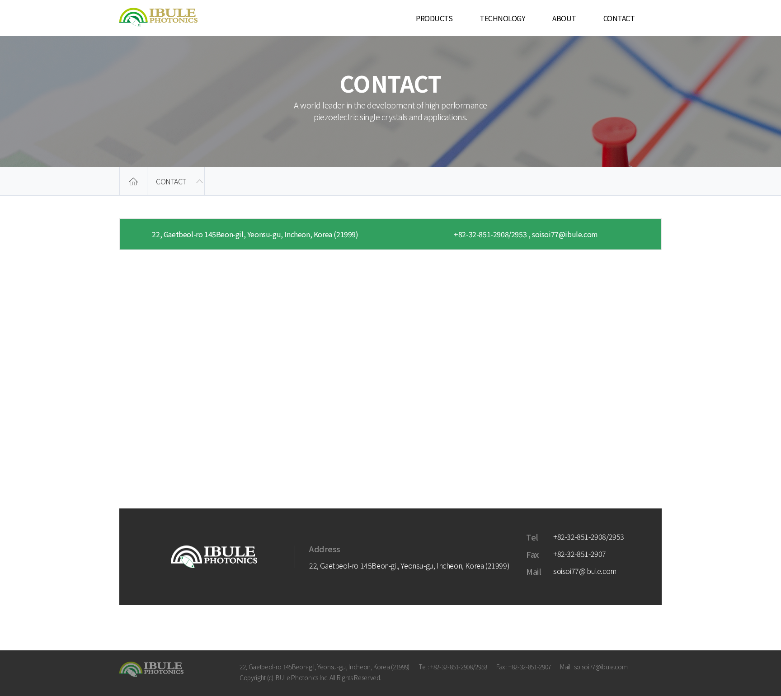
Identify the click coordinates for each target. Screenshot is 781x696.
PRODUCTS (434, 18)
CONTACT (619, 18)
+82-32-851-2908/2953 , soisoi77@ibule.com (526, 234)
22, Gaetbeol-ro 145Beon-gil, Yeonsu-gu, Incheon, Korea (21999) (255, 234)
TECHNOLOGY (502, 18)
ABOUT (564, 18)
